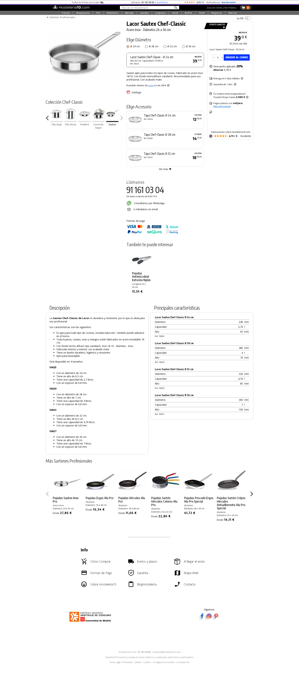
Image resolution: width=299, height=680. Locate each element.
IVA (240, 18)
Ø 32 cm (172, 46)
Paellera (84, 124)
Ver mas (163, 169)
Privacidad (127, 662)
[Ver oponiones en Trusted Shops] (228, 2)
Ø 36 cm (190, 46)
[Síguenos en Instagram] (209, 619)
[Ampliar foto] (84, 89)
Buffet (188, 12)
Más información (222, 106)
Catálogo (136, 92)
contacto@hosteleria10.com (166, 652)
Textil (202, 12)
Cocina (66, 12)
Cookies (147, 662)
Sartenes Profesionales (62, 17)
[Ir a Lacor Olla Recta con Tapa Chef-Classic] (70, 121)
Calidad (137, 662)
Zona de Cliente (214, 7)
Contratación (182, 662)
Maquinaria (83, 12)
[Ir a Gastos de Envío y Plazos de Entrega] (223, 27)
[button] (48, 119)
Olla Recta (70, 124)
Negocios (216, 12)
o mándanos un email (145, 209)
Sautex (112, 124)
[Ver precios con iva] (248, 18)
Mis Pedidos (230, 7)
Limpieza (160, 12)
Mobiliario (113, 12)
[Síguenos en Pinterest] (215, 619)
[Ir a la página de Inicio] (71, 8)
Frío (98, 12)
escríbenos (162, 2)
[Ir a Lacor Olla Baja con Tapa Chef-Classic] (56, 121)
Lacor (151, 85)
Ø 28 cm (153, 46)
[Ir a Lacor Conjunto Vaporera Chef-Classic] (98, 121)
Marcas (233, 12)
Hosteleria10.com (127, 652)
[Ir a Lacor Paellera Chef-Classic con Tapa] (84, 121)
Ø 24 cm (135, 46)
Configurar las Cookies (164, 662)
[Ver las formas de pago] (152, 233)
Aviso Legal (115, 662)
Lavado (144, 12)
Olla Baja (56, 124)
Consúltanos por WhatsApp (149, 203)
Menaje (129, 12)
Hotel (175, 12)
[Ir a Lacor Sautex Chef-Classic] (112, 121)
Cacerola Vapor (98, 126)
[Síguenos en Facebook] (202, 619)
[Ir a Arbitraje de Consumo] (91, 622)
